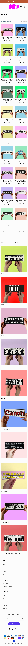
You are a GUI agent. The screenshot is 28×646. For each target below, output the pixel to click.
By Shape (5, 602)
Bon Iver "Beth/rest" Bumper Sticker (21, 120)
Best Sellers (4, 491)
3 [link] (15, 231)
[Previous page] (3, 231)
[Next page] (18, 235)
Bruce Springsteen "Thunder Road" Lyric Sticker (7, 222)
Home (4, 595)
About (4, 571)
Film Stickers (4, 429)
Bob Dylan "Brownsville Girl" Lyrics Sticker (7, 38)
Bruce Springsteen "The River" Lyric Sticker (21, 201)
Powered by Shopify (19, 643)
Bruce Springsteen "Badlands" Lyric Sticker (7, 181)
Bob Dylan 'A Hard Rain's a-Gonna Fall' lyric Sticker (21, 80)
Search (4, 564)
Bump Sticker (11, 643)
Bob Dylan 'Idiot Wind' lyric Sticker (21, 100)
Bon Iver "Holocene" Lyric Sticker (7, 140)
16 (14, 235)
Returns (4, 574)
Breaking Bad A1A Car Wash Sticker (21, 161)
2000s (3, 398)
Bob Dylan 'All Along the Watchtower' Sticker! (7, 100)
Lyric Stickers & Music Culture (9, 553)
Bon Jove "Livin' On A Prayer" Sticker (7, 161)
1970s (3, 305)
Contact (5, 605)
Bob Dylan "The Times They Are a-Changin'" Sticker (7, 80)
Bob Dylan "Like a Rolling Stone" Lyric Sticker (20, 38)
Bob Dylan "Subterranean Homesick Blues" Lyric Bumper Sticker (7, 59)
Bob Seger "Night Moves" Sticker (7, 120)
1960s (3, 274)
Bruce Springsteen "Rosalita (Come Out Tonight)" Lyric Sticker (7, 202)
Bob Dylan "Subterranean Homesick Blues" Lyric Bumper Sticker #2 (20, 59)
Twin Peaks (4, 522)
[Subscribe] (22, 618)
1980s (3, 336)
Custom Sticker (6, 567)
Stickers (5, 598)
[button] (3, 6)
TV (2, 460)
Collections (5, 609)
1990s (3, 367)
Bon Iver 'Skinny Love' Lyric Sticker (21, 140)
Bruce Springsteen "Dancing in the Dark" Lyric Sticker (21, 181)
